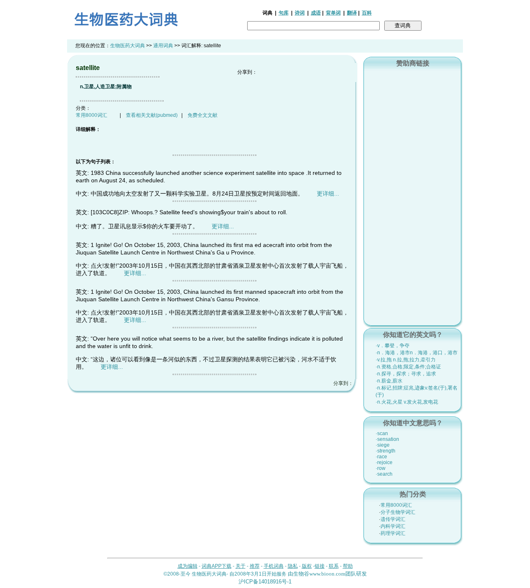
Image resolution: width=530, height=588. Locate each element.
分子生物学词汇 (398, 512)
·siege (383, 445)
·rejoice (384, 462)
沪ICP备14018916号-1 (265, 581)
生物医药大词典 (127, 45)
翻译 (352, 13)
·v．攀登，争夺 (393, 345)
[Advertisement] (413, 195)
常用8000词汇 (91, 115)
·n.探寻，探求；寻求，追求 (406, 374)
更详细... (328, 193)
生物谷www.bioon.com (319, 574)
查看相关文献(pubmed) (152, 115)
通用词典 (163, 45)
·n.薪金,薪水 (389, 381)
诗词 (300, 13)
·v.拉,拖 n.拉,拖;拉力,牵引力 (406, 360)
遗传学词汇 (393, 519)
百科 (367, 13)
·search (384, 474)
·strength (385, 451)
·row (380, 468)
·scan (382, 433)
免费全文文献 (202, 115)
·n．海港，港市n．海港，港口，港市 (417, 353)
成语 (316, 13)
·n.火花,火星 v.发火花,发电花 (407, 402)
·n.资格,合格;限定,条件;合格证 (408, 367)
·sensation (387, 439)
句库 (284, 13)
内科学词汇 (393, 526)
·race (381, 457)
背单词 (333, 13)
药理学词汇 (393, 533)
